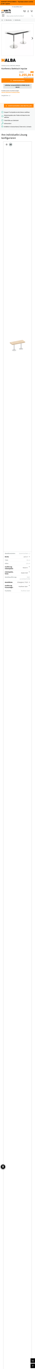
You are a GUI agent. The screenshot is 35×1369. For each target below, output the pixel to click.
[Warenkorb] (32, 11)
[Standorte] (33, 1366)
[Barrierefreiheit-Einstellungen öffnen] (3, 1167)
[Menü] (3, 16)
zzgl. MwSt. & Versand (29, 77)
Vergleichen (5, 95)
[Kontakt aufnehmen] (24, 11)
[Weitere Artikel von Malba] (8, 60)
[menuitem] (2, 16)
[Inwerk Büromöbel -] (3, 20)
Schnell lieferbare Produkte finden (10, 92)
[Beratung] (33, 1360)
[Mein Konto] (28, 11)
